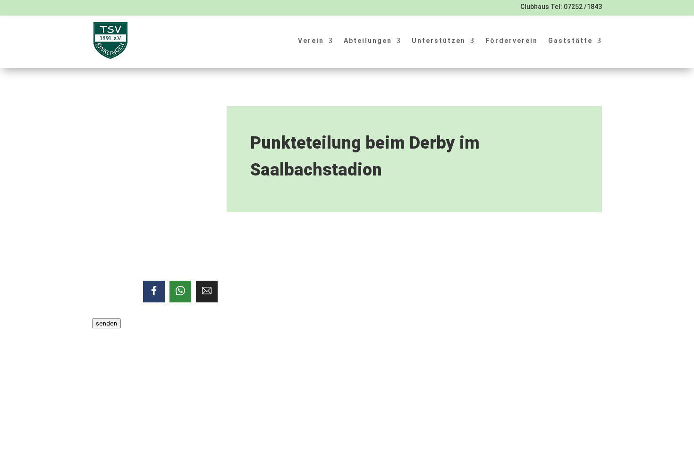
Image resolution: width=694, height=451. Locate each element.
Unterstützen (438, 40)
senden (106, 323)
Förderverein (511, 40)
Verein (311, 40)
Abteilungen (368, 40)
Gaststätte (570, 40)
